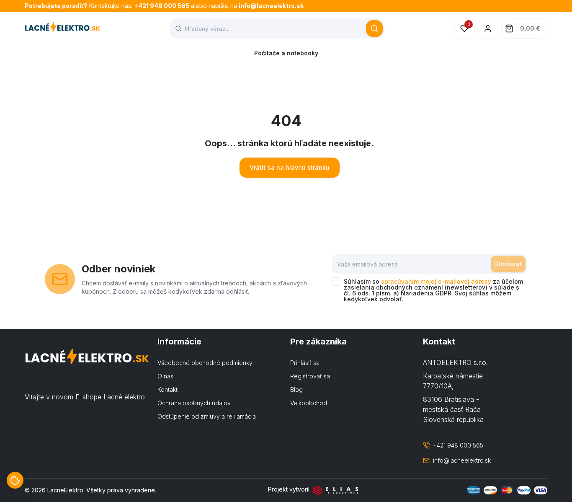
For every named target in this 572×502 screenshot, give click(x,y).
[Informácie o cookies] (15, 480)
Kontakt (167, 389)
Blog (296, 389)
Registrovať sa (310, 376)
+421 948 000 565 (161, 5)
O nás (165, 376)
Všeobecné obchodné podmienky (205, 362)
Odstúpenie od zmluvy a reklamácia (206, 416)
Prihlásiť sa (304, 362)
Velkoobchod (308, 402)
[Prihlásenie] (488, 28)
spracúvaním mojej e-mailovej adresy (436, 281)
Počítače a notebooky (286, 53)
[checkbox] (336, 281)
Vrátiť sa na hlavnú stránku (290, 167)
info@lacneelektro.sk (271, 5)
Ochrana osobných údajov (194, 402)
